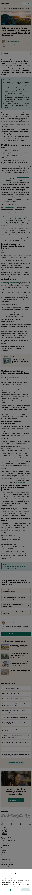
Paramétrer (13, 890)
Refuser (18, 890)
